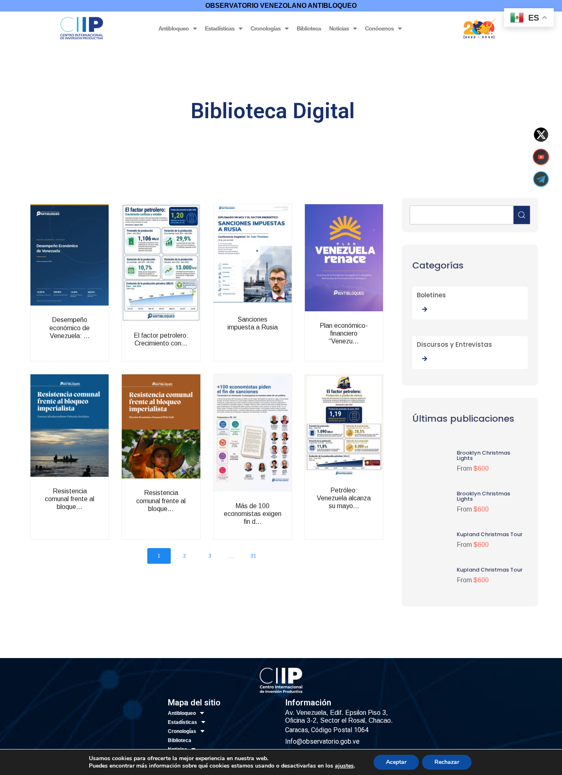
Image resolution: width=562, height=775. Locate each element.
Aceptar (396, 762)
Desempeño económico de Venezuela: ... (87, 338)
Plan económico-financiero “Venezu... (361, 347)
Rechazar (446, 762)
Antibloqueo (173, 28)
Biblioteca (309, 28)
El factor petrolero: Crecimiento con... (178, 357)
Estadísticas (220, 28)
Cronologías (266, 28)
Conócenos (379, 28)
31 (253, 556)
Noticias (339, 28)
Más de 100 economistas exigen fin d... (270, 524)
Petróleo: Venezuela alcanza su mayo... (361, 512)
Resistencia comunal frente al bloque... (87, 509)
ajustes (344, 766)
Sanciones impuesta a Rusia (270, 337)
